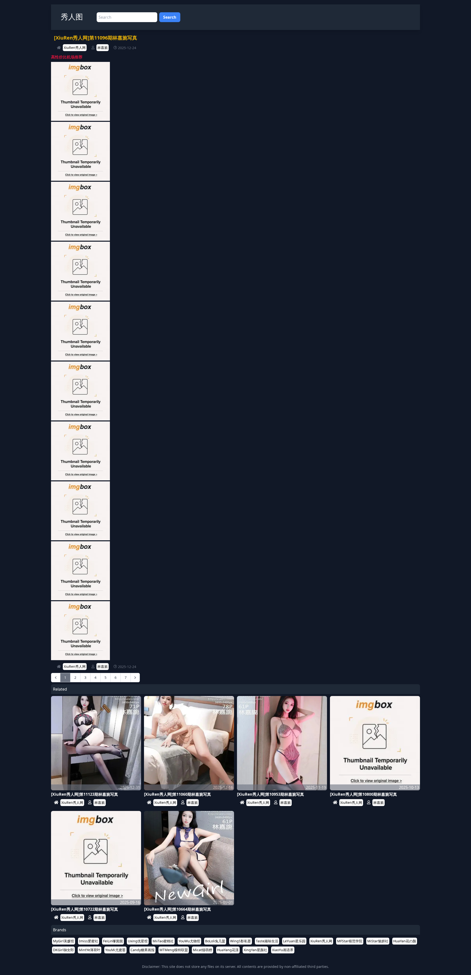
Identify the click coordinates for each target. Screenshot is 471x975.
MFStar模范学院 (349, 941)
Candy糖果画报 (143, 949)
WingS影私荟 (240, 941)
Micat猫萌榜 (202, 949)
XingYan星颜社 (255, 949)
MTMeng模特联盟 (173, 949)
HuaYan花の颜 (404, 941)
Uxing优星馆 (138, 941)
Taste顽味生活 (267, 941)
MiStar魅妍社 (377, 941)
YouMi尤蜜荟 (115, 949)
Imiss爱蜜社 (88, 941)
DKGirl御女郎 (63, 949)
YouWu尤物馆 (189, 941)
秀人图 (72, 17)
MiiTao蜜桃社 (163, 941)
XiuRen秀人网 (75, 47)
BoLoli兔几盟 (215, 941)
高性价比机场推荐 (66, 57)
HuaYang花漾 (228, 949)
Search (169, 17)
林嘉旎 (102, 47)
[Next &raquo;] (135, 677)
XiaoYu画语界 (282, 949)
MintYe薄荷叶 (89, 949)
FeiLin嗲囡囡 (113, 941)
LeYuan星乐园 (294, 941)
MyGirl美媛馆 (63, 941)
